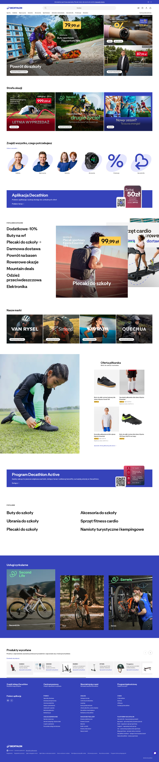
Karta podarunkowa (145, 13)
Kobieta (18, 173)
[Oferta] (128, 30)
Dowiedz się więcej (13, 658)
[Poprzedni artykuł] (145, 653)
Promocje (78, 13)
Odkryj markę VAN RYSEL (17, 339)
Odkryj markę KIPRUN (89, 339)
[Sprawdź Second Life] (79, 111)
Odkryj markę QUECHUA (126, 339)
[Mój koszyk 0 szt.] (150, 8)
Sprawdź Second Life (65, 127)
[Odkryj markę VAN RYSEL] (25, 329)
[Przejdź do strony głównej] (14, 8)
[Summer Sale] (31, 111)
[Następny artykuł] (150, 653)
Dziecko (67, 173)
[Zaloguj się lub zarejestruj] (146, 8)
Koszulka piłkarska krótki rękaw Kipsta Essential (105, 435)
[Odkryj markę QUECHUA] (134, 329)
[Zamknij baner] (151, 2)
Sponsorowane (146, 16)
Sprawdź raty (118, 41)
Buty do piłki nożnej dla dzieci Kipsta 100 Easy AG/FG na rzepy (131, 435)
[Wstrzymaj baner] (148, 2)
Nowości (85, 13)
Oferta (109, 41)
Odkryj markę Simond (53, 339)
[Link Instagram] (11, 700)
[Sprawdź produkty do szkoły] (55, 45)
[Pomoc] (142, 8)
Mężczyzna (42, 173)
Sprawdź (110, 127)
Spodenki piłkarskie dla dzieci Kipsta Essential (131, 398)
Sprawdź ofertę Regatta (114, 71)
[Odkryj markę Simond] (61, 329)
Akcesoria (92, 173)
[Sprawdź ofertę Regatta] (128, 61)
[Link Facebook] (8, 700)
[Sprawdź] (128, 111)
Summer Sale (14, 127)
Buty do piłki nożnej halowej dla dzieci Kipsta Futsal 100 (105, 398)
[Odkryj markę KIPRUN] (98, 329)
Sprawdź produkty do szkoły (19, 71)
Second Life (141, 173)
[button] (133, 404)
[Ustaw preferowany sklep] (138, 8)
